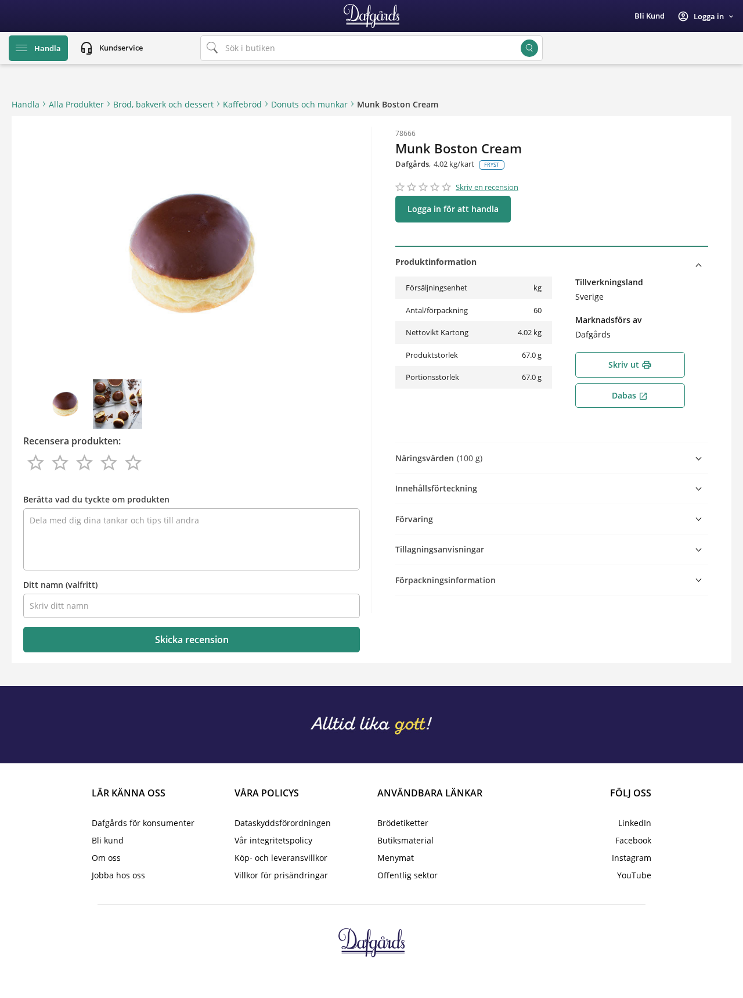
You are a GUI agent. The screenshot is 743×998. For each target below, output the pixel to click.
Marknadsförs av (608, 319)
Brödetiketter (402, 822)
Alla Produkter (76, 104)
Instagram (631, 857)
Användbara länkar (429, 793)
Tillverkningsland (609, 282)
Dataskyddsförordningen (283, 822)
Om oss (106, 857)
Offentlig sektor (407, 875)
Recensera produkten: (72, 441)
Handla (25, 104)
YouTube (634, 875)
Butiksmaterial (405, 840)
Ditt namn (60, 584)
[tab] (551, 261)
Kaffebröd (242, 104)
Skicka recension (192, 639)
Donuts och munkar (309, 104)
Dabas (630, 395)
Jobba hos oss (118, 875)
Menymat (395, 857)
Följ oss (630, 793)
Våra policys (267, 793)
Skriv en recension (487, 187)
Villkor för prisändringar (281, 875)
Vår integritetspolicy (273, 840)
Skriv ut (630, 364)
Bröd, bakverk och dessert (163, 104)
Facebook (633, 840)
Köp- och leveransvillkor (281, 857)
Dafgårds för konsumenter (143, 822)
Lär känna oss (128, 793)
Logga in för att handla (453, 208)
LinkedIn (634, 822)
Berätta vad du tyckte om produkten (96, 499)
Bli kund (649, 15)
